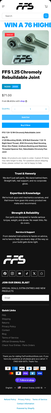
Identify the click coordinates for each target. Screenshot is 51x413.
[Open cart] (46, 6)
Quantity (6, 109)
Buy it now (25, 125)
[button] (4, 6)
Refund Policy (10, 399)
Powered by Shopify (25, 408)
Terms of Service (39, 399)
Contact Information (25, 403)
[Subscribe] (46, 298)
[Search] (46, 15)
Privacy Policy (24, 399)
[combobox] (25, 16)
